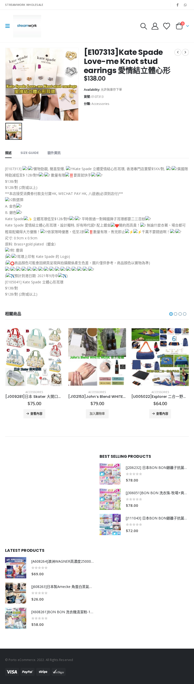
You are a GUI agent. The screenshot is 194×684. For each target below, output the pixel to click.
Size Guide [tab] (29, 152)
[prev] (177, 52)
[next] (185, 52)
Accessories (100, 104)
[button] (9, 26)
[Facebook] (177, 5)
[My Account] (155, 26)
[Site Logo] (27, 26)
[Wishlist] (167, 26)
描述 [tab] (8, 152)
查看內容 (99, 414)
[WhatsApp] (185, 5)
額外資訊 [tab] (54, 152)
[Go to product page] (34, 357)
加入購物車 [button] (34, 414)
